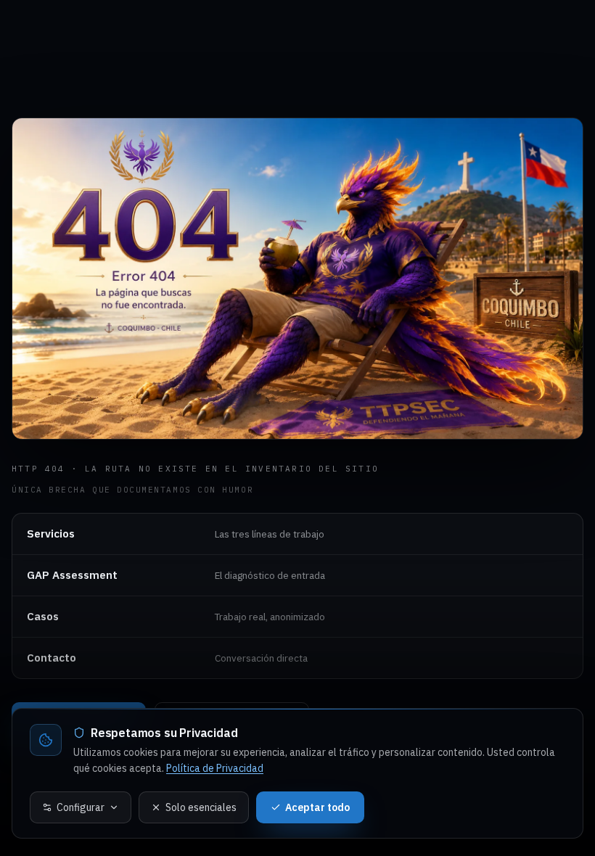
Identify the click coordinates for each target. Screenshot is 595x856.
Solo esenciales (201, 807)
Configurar (80, 807)
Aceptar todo (317, 807)
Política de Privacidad (214, 768)
